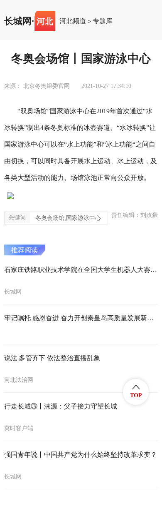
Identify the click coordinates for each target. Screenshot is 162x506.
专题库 (103, 21)
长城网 (18, 21)
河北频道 (72, 21)
